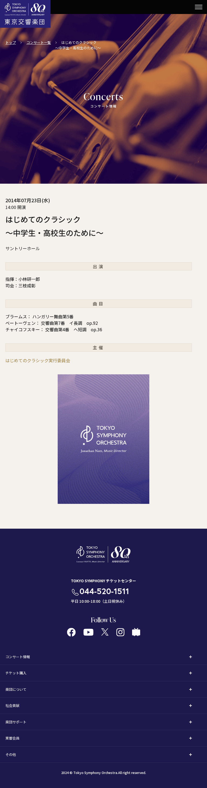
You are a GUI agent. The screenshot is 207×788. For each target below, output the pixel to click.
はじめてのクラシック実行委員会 (37, 360)
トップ (10, 42)
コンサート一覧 (38, 42)
